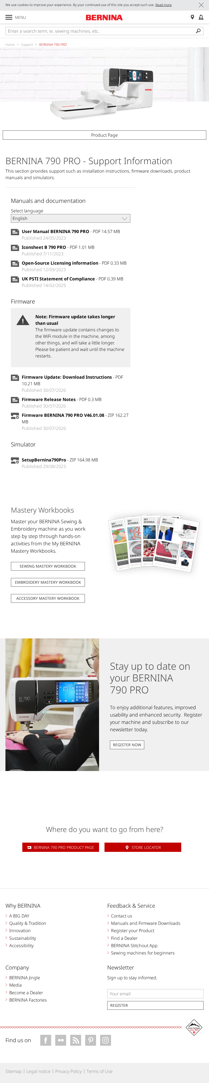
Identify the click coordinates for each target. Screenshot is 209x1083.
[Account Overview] (201, 17)
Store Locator (146, 847)
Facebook (45, 1040)
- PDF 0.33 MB (74, 263)
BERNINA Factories (28, 1000)
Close (201, 5)
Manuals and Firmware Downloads (145, 923)
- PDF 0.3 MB (62, 399)
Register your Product (132, 931)
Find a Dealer (124, 938)
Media (15, 985)
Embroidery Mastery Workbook (48, 582)
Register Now (127, 744)
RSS (75, 1040)
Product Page (104, 135)
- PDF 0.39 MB (72, 279)
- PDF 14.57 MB (71, 231)
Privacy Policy (68, 1071)
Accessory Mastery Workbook (47, 598)
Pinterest (90, 1040)
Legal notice (38, 1071)
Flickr (60, 1040)
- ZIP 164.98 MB (60, 460)
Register (119, 1005)
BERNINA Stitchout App (134, 946)
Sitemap (13, 1071)
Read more (163, 4)
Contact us (121, 916)
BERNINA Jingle (24, 978)
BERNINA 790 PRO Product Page (64, 847)
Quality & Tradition (27, 923)
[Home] (104, 17)
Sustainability (22, 938)
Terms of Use (100, 1071)
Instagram (105, 1040)
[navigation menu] (8, 17)
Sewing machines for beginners (143, 953)
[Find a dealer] (192, 17)
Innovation (20, 931)
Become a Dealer (26, 993)
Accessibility (21, 946)
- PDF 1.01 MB (58, 247)
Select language (27, 211)
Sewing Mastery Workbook (48, 566)
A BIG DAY (19, 916)
